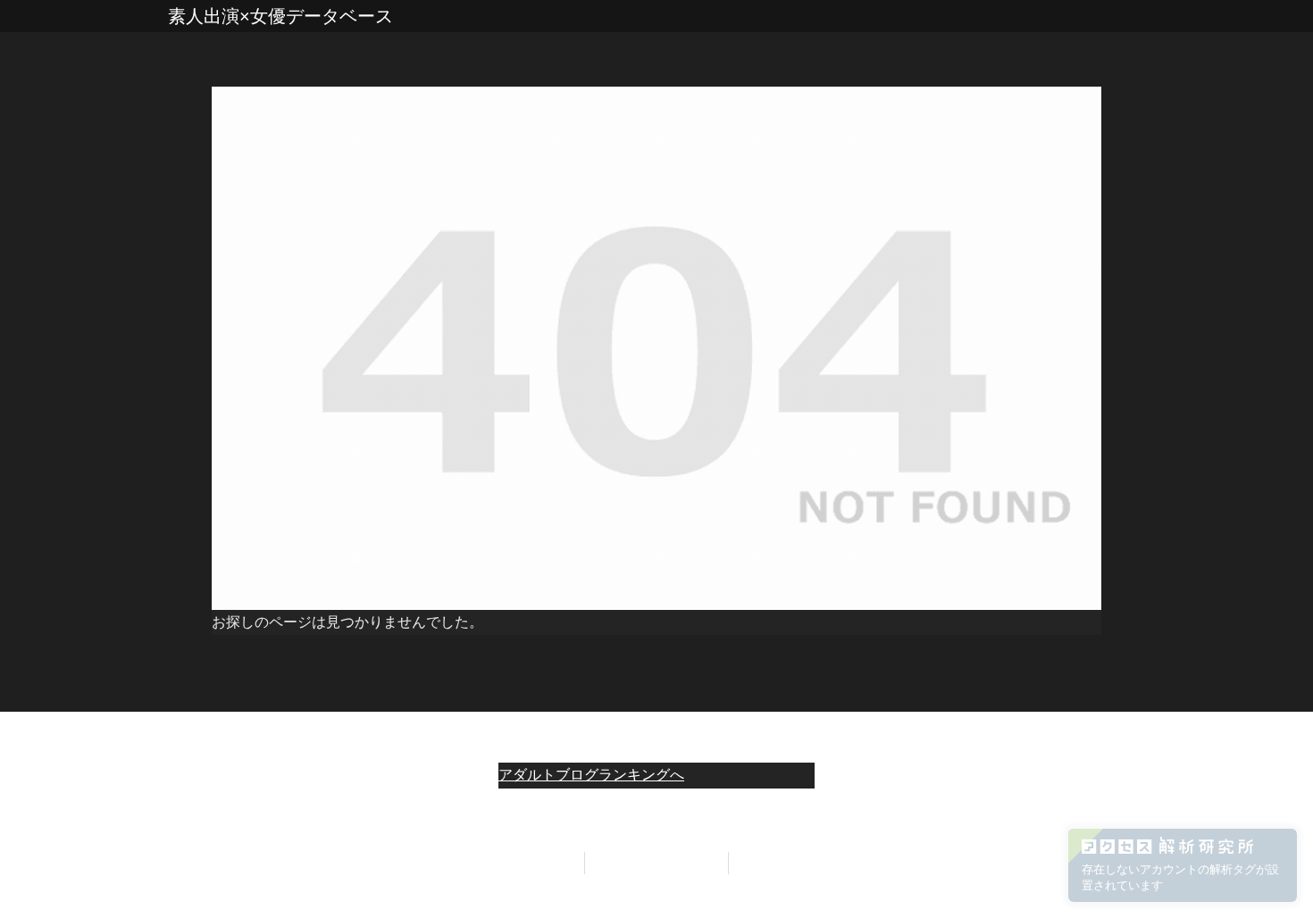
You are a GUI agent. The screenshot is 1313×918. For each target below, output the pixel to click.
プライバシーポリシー (656, 862)
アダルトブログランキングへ (591, 774)
